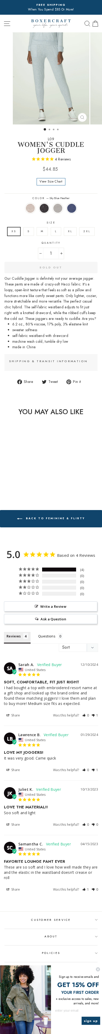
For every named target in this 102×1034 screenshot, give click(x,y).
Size (51, 223)
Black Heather (44, 208)
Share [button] (15, 715)
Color (51, 198)
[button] (86, 715)
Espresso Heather (30, 208)
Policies (51, 953)
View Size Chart (51, 181)
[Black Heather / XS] (15, 483)
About (50, 936)
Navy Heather (71, 208)
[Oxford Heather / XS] (21, 483)
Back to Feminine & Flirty (54, 519)
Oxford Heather (58, 208)
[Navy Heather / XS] (27, 483)
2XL (86, 231)
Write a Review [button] (53, 606)
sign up (91, 1021)
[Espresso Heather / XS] (9, 483)
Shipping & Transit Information (48, 361)
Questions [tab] (46, 636)
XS (14, 231)
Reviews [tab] (14, 636)
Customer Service (51, 920)
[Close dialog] (98, 969)
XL (70, 231)
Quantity (51, 243)
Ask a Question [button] (53, 619)
